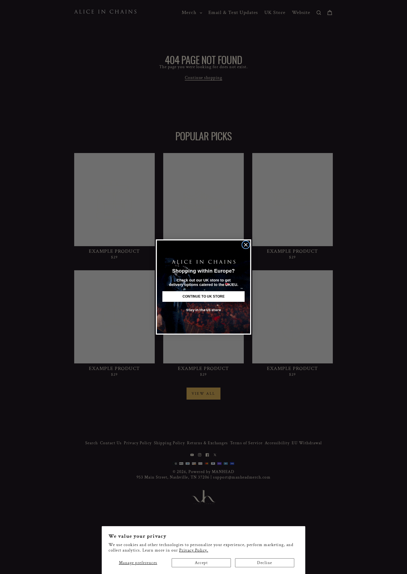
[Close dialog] (245, 244)
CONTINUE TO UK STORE (204, 296)
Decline (264, 563)
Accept (201, 563)
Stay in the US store (203, 310)
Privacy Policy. (193, 550)
